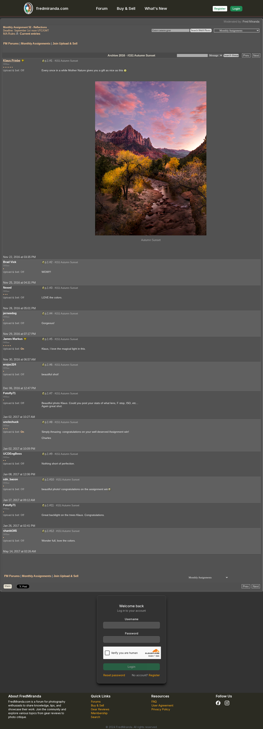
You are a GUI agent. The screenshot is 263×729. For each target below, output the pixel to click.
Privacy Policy (160, 709)
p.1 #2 (48, 262)
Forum (102, 8)
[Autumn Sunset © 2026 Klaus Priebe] (150, 158)
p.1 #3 (48, 287)
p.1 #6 (48, 364)
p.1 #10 (49, 479)
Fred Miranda (251, 21)
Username (131, 619)
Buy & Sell (126, 8)
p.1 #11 (49, 505)
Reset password (114, 675)
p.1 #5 (48, 339)
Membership (99, 713)
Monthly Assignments (35, 43)
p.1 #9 (48, 453)
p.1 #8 (48, 422)
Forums (96, 701)
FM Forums (11, 43)
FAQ (154, 701)
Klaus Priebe (11, 60)
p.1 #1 (48, 60)
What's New (156, 8)
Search (95, 717)
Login (236, 8)
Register (220, 8)
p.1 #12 (49, 530)
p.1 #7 (48, 393)
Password (131, 633)
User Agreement (162, 705)
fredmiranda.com (52, 8)
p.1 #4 (48, 313)
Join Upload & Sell (65, 43)
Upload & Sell (11, 70)
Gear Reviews (100, 709)
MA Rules (9, 33)
